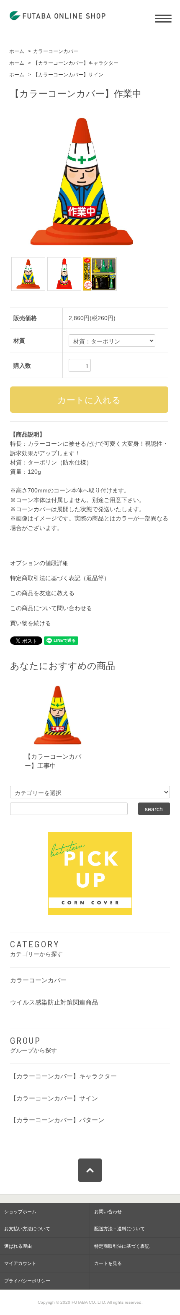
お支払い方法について (27, 1228)
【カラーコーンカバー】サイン (68, 75)
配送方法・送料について (119, 1228)
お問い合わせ (108, 1211)
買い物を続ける (30, 623)
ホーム (16, 51)
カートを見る (108, 1263)
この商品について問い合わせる (51, 608)
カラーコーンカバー (55, 51)
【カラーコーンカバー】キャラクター (75, 63)
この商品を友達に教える (42, 593)
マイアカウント (20, 1263)
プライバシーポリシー (27, 1280)
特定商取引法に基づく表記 (121, 1246)
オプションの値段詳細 (39, 563)
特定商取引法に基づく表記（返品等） (60, 578)
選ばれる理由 (18, 1246)
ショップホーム (20, 1211)
